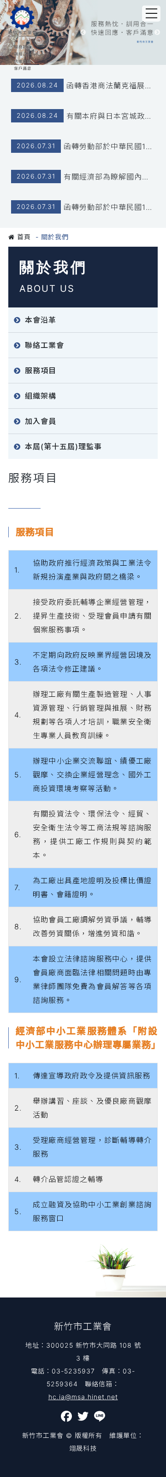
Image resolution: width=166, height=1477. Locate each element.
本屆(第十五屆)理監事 (63, 446)
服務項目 (40, 370)
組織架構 (40, 395)
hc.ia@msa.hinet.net (83, 1397)
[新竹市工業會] (22, 38)
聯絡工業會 (44, 345)
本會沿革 (40, 319)
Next (157, 32)
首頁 (23, 237)
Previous (83, 32)
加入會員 (40, 421)
